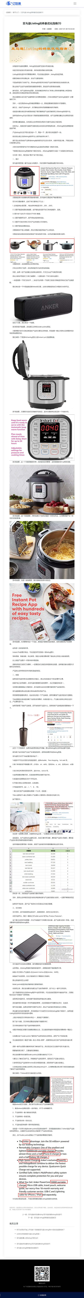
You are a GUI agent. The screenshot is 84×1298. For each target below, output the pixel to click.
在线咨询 (43, 1295)
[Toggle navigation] (75, 3)
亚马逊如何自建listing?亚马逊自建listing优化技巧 (33, 1244)
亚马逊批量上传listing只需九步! (27, 1238)
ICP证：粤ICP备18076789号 (52, 1286)
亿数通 (8, 12)
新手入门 (16, 12)
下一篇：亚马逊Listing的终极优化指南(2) (42, 1218)
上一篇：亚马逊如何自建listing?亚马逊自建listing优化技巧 (42, 1214)
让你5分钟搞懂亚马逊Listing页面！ (29, 1234)
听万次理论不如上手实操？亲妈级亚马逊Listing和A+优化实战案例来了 (41, 1230)
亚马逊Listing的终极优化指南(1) (27, 1248)
